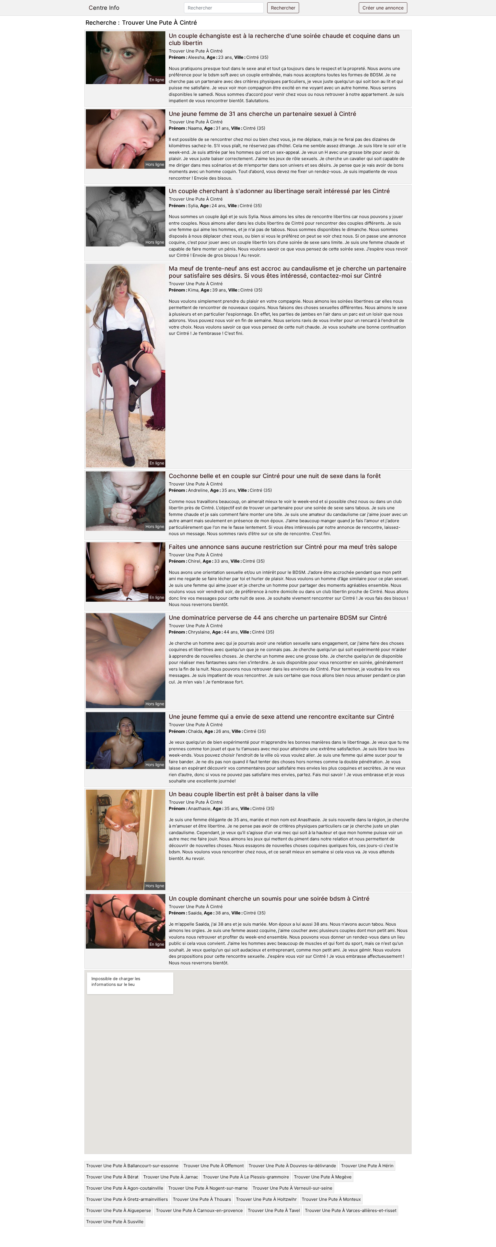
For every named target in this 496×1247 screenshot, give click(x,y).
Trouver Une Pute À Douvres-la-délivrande (292, 1165)
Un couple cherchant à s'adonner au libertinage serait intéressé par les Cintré (279, 191)
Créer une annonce (383, 8)
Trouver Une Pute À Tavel (274, 1210)
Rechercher (283, 8)
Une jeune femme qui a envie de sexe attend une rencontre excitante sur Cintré (281, 716)
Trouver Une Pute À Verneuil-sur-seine (292, 1188)
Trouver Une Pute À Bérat (112, 1177)
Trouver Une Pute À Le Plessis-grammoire (246, 1177)
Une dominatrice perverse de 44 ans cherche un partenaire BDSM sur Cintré (278, 617)
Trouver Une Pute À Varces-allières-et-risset (350, 1210)
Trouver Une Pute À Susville (115, 1221)
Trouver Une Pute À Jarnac (170, 1177)
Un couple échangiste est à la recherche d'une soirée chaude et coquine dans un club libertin (284, 39)
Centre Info (104, 7)
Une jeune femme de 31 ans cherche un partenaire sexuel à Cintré (262, 113)
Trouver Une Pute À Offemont (213, 1165)
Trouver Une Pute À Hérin (367, 1165)
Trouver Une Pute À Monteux (331, 1199)
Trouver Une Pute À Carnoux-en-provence (199, 1210)
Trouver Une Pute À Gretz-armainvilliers (127, 1199)
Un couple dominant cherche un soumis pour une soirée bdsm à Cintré (269, 898)
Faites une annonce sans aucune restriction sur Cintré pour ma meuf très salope (283, 546)
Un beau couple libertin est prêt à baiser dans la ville (243, 794)
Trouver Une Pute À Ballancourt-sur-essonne (132, 1165)
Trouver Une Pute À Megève (323, 1177)
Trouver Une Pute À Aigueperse (118, 1210)
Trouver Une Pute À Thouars (202, 1199)
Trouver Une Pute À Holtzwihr (266, 1199)
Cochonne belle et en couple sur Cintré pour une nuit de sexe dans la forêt (275, 475)
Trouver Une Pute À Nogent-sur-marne (208, 1188)
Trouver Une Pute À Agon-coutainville (124, 1188)
